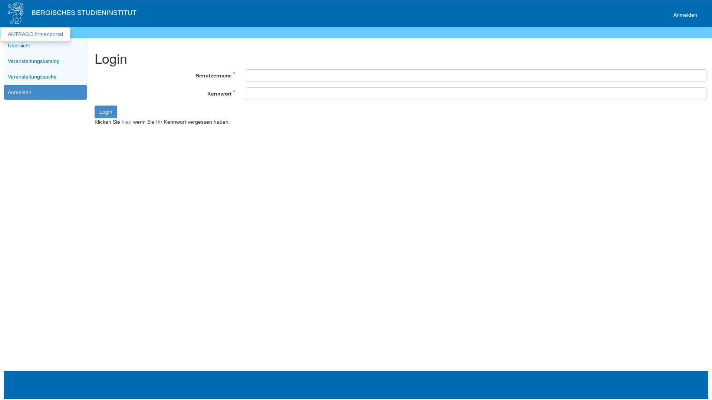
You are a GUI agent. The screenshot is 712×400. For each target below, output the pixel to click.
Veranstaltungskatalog (34, 61)
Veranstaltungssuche (32, 77)
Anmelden (685, 15)
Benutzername (215, 74)
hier (126, 122)
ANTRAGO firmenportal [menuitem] (35, 34)
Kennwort (221, 93)
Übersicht (19, 46)
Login (105, 112)
